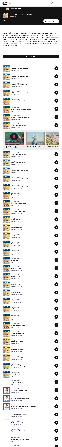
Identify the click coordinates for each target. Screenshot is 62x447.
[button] (52, 3)
